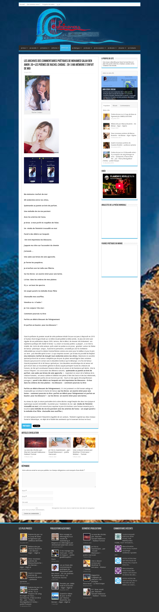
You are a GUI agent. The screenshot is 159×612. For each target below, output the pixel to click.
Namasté (106, 91)
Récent (115, 105)
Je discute (87, 48)
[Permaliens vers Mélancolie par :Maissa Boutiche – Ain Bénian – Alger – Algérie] (106, 126)
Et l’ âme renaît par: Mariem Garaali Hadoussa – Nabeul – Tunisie (98, 592)
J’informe (54, 48)
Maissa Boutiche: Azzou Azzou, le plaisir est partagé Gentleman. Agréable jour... (126, 551)
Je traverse (43, 48)
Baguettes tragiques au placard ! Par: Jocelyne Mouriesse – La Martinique (94, 579)
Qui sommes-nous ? (33, 4)
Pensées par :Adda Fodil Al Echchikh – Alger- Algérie (67, 586)
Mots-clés (106, 110)
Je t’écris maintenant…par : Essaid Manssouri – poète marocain (60, 452)
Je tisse (23, 48)
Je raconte (33, 48)
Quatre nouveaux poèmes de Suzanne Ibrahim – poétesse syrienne (31, 577)
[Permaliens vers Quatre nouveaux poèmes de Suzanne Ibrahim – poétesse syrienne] (106, 145)
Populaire (106, 105)
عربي (58, 4)
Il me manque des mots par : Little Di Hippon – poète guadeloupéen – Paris (62, 555)
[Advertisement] (119, 315)
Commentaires (125, 105)
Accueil (22, 4)
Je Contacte (132, 48)
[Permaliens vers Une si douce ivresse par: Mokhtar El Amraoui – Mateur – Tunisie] (84, 442)
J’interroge (64, 48)
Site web (25, 502)
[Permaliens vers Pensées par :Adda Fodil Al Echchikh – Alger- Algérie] (55, 586)
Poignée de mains (48, 4)
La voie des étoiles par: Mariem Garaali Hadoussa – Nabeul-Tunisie (35, 452)
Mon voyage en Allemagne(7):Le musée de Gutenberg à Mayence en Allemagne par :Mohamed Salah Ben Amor (62, 539)
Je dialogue (76, 48)
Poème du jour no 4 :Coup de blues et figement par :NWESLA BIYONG (35, 537)
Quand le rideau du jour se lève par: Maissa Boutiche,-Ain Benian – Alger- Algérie (61, 598)
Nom (23, 490)
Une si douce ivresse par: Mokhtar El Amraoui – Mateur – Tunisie (83, 452)
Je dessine (111, 48)
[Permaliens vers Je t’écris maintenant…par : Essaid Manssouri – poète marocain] (60, 442)
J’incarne (121, 48)
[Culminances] (79, 25)
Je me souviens (99, 48)
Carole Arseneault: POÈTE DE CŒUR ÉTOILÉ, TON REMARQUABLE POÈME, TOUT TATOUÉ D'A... (125, 539)
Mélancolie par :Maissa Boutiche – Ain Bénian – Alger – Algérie (35, 550)
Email (24, 496)
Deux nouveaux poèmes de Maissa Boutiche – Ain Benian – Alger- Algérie (31, 563)
